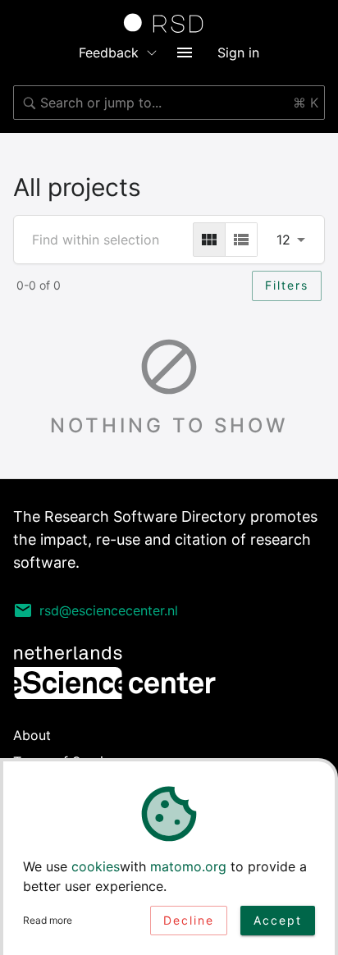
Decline (188, 920)
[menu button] (184, 52)
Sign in (238, 52)
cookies (95, 866)
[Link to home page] (169, 23)
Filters (286, 285)
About (32, 735)
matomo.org (188, 866)
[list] (241, 239)
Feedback (109, 52)
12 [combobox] (283, 239)
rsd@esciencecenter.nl (108, 610)
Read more (47, 920)
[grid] (209, 239)
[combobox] (169, 102)
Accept (278, 920)
